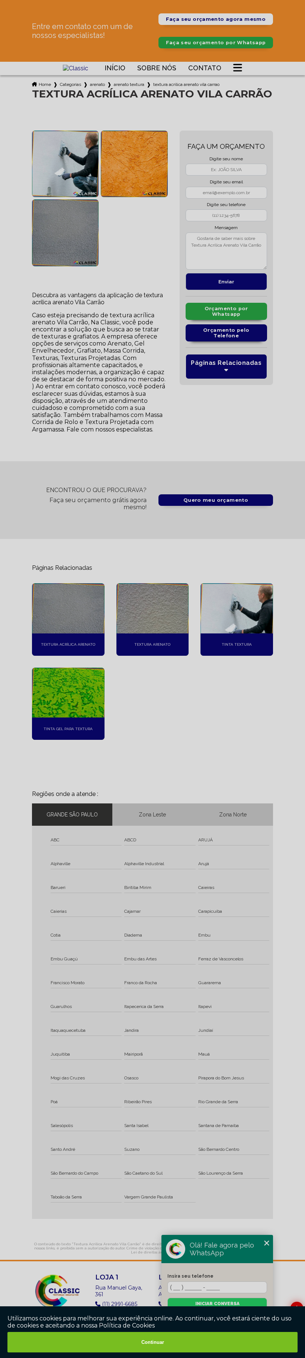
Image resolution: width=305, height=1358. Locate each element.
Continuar (152, 1342)
